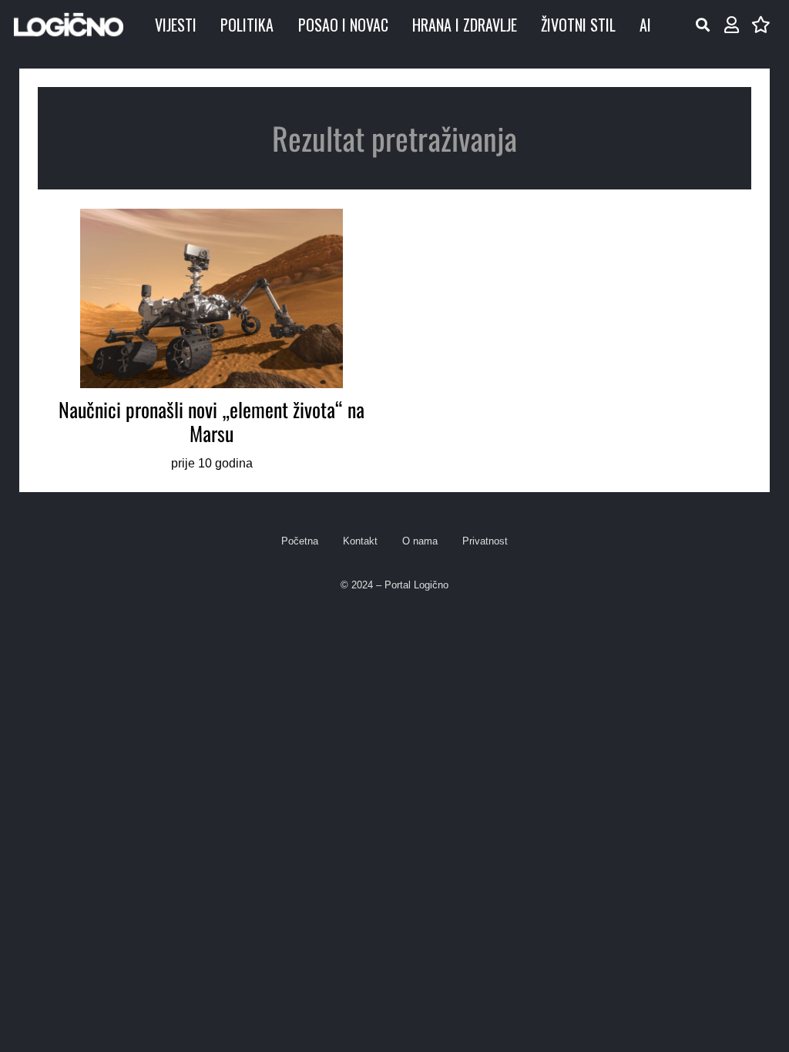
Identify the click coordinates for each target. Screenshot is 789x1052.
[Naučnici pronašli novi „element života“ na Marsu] (211, 341)
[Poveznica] (731, 25)
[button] (702, 25)
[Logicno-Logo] (68, 24)
